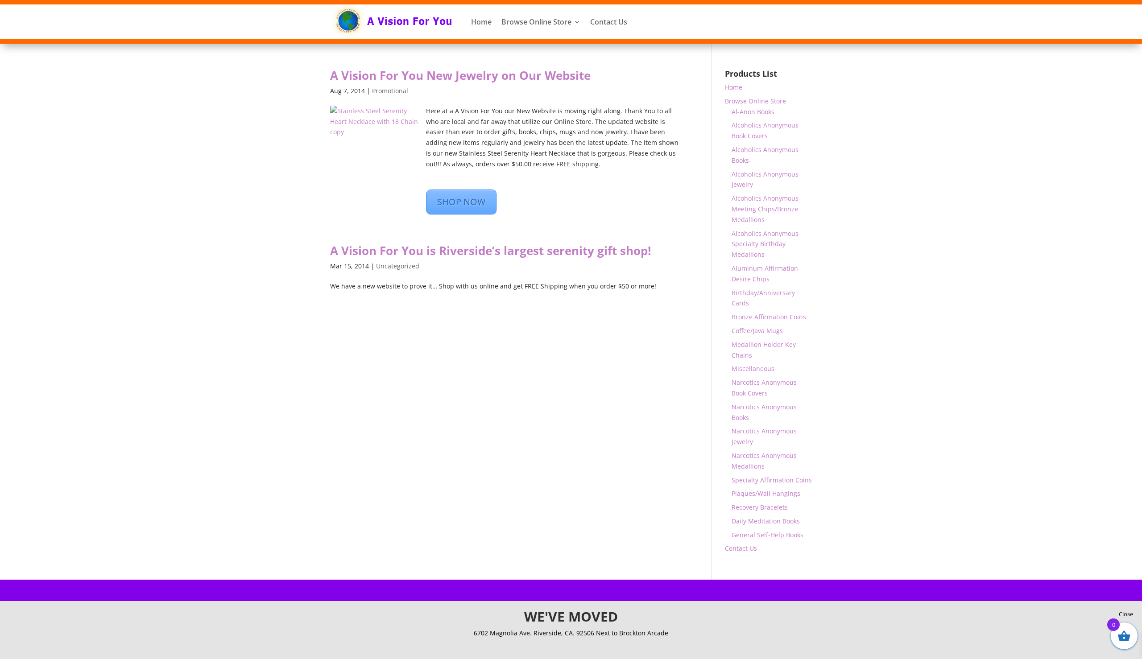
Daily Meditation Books (766, 521)
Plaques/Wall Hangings (766, 493)
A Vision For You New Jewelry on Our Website (460, 75)
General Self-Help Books (767, 535)
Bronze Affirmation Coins (769, 317)
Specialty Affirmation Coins (772, 480)
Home (481, 22)
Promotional (390, 90)
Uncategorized (397, 266)
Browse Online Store (536, 22)
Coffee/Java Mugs (757, 330)
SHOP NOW (461, 202)
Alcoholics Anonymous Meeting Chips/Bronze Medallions (765, 209)
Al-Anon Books (753, 111)
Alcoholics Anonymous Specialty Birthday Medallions (765, 244)
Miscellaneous (753, 368)
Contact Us (608, 22)
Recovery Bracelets (760, 507)
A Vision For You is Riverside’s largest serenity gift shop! (490, 251)
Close (1126, 614)
